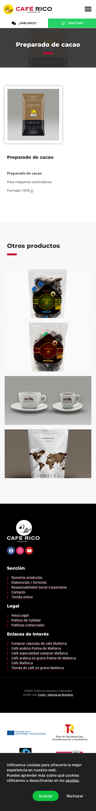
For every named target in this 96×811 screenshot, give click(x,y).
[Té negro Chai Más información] (48, 293)
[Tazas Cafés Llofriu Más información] (48, 400)
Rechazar (75, 795)
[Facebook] (11, 551)
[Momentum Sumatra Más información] (48, 453)
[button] (88, 9)
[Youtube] (29, 551)
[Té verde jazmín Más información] (48, 347)
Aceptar (46, 795)
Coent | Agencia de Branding (55, 694)
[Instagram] (20, 551)
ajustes (72, 780)
